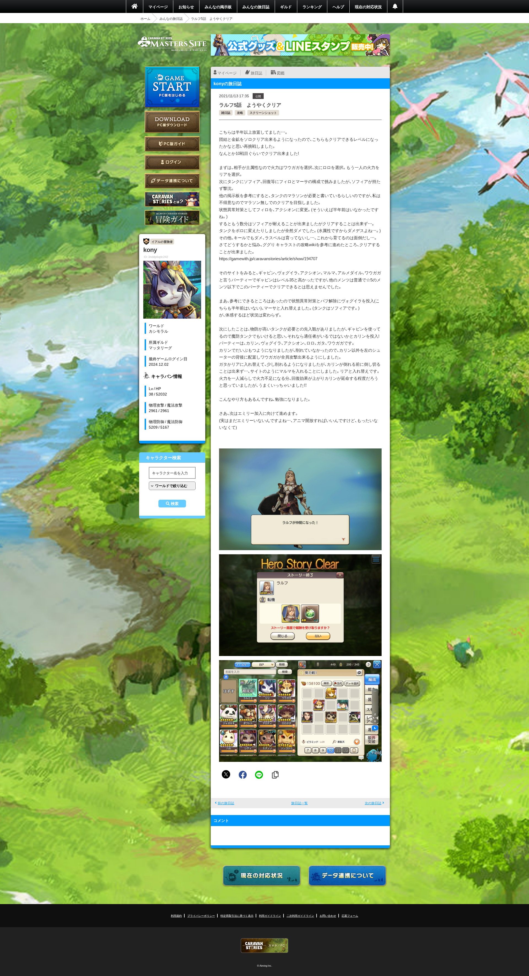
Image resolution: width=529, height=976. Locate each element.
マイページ (158, 6)
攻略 (240, 112)
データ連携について (172, 180)
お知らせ (186, 6)
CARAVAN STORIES (264, 945)
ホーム (145, 18)
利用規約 (176, 915)
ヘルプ (338, 6)
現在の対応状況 (368, 6)
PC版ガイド (172, 143)
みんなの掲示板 (218, 6)
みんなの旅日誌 (255, 6)
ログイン (172, 162)
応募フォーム (350, 915)
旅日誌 (256, 73)
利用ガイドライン (270, 915)
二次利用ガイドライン (300, 915)
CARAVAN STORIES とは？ (172, 199)
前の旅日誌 (226, 802)
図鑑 (281, 73)
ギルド (286, 6)
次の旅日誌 (373, 802)
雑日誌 (225, 112)
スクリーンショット (263, 112)
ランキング (312, 6)
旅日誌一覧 (299, 802)
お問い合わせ (328, 915)
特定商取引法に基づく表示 (236, 915)
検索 (175, 504)
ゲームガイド (172, 217)
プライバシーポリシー (201, 915)
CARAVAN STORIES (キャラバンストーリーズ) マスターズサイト (172, 43)
